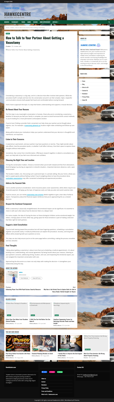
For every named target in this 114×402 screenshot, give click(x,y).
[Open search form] (109, 22)
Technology (14, 22)
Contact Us (85, 90)
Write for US (85, 87)
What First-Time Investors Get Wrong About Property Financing (94, 354)
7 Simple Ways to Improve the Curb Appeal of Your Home (70, 354)
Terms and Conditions (46, 391)
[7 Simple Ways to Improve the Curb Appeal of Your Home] (70, 343)
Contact (43, 382)
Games (29, 22)
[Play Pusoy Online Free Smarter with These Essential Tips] (18, 343)
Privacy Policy (85, 97)
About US (84, 100)
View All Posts (37, 278)
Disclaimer (85, 94)
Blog (83, 84)
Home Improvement (45, 22)
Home (83, 81)
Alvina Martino (10, 323)
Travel (23, 22)
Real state (87, 349)
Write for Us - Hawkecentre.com (49, 394)
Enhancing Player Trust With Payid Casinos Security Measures (23, 288)
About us (43, 378)
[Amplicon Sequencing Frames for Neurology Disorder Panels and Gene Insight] (65, 309)
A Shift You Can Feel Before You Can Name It (40, 320)
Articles (55, 22)
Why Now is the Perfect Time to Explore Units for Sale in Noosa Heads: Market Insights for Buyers (60, 289)
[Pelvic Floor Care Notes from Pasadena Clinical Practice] (17, 309)
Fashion (35, 22)
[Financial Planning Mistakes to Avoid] (44, 343)
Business (6, 22)
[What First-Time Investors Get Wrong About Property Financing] (96, 343)
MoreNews (68, 400)
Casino (9, 349)
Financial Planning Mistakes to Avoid (42, 353)
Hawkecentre (17, 14)
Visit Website (24, 278)
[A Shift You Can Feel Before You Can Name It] (41, 309)
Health (7, 33)
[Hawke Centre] (90, 45)
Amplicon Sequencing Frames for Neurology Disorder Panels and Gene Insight (64, 321)
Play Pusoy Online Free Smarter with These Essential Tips (18, 354)
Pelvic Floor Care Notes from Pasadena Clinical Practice (17, 320)
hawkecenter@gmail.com (90, 375)
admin (9, 46)
